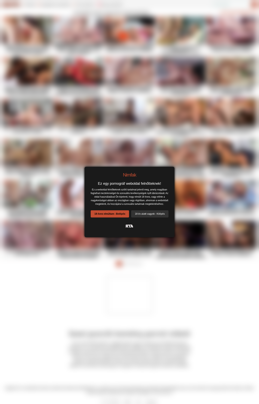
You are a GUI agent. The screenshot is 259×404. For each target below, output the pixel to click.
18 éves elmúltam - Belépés (109, 214)
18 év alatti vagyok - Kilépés (150, 214)
